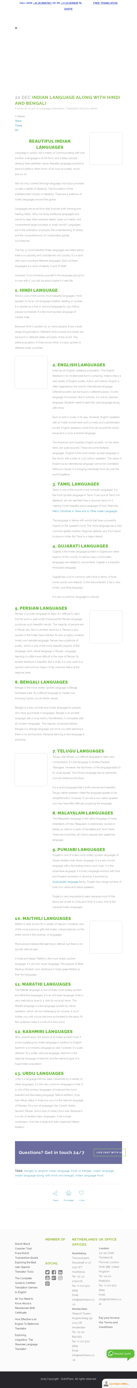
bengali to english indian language (47, 1170)
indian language (103, 1170)
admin (93, 108)
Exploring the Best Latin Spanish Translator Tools (25, 1267)
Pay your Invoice (109, 1317)
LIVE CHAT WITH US (110, 1152)
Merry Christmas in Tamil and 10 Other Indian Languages (84, 511)
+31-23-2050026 (69, 3)
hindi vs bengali (81, 1170)
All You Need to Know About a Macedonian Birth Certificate (25, 1305)
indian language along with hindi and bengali (44, 1175)
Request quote (122, 1353)
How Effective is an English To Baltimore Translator (27, 1324)
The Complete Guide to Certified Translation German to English (26, 1285)
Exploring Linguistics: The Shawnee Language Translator (26, 1342)
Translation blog (75, 108)
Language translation (52, 108)
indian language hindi (89, 1175)
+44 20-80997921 (42, 3)
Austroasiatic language (65, 881)
